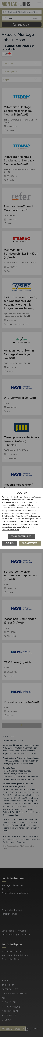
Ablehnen (9, 543)
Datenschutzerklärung (10, 530)
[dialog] (21, 518)
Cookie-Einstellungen (21, 536)
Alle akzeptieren (30, 543)
